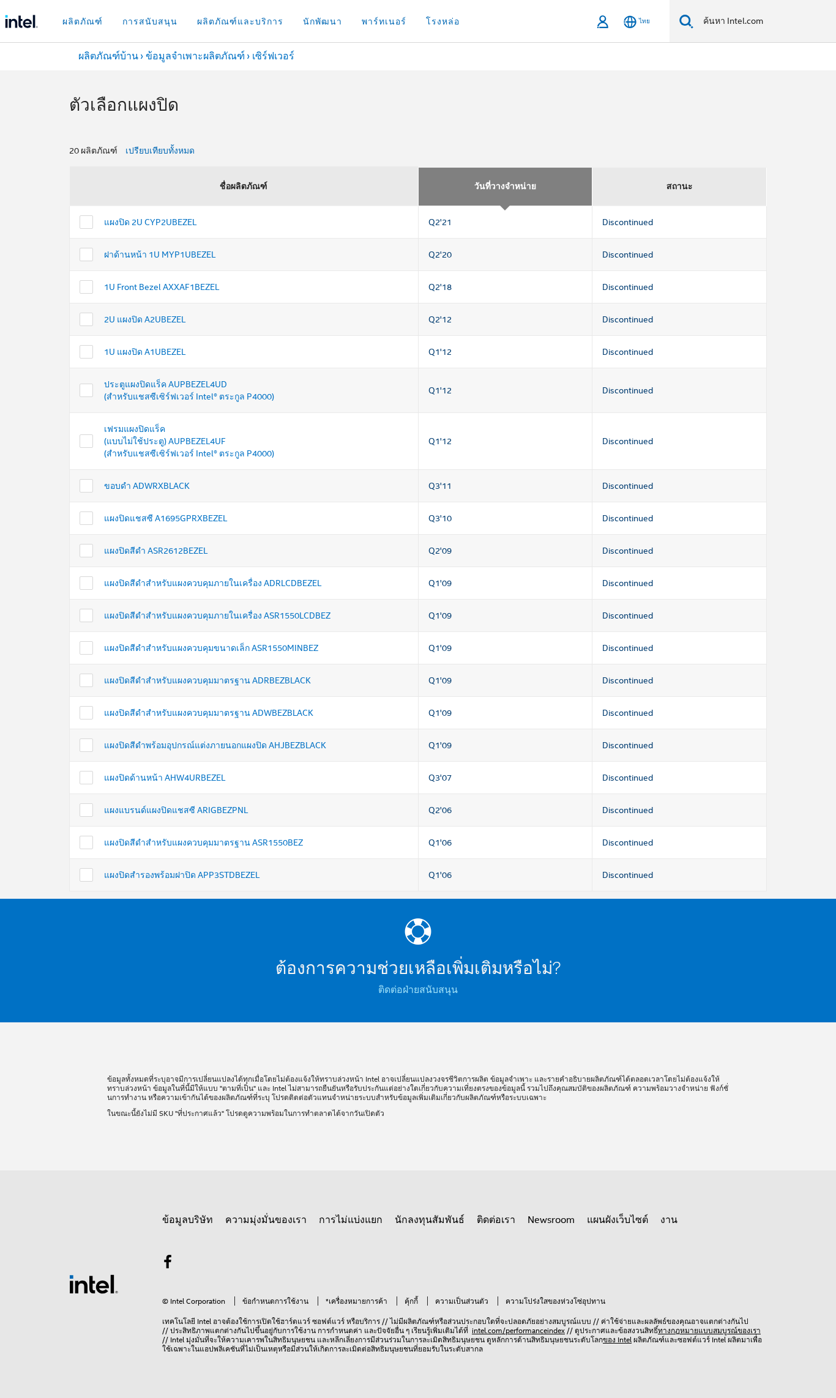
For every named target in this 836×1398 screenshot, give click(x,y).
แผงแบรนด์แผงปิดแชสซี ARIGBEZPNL (176, 810)
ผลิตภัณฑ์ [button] (82, 21)
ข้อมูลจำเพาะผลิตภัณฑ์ (195, 56)
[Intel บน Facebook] (167, 1264)
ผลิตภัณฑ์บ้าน (108, 56)
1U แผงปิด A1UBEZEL (144, 351)
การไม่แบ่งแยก (351, 1220)
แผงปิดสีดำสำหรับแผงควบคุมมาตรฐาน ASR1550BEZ (203, 842)
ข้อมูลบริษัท (187, 1220)
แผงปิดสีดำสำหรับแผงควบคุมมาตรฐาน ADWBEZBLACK (208, 712)
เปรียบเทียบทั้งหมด (160, 150)
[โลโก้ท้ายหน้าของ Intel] (93, 1283)
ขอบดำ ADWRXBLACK (147, 485)
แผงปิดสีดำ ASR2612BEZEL (155, 550)
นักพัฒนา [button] (322, 21)
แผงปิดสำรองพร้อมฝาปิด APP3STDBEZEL (181, 874)
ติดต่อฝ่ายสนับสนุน (418, 990)
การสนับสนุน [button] (149, 21)
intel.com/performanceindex (518, 1330)
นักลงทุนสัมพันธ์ (430, 1220)
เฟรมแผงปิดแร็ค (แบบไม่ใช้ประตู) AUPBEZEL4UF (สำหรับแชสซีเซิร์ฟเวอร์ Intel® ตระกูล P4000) (189, 441)
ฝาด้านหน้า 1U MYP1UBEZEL (159, 254)
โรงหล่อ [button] (443, 21)
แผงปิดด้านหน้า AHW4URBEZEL (164, 777)
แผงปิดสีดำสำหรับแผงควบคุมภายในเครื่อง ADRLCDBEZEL (212, 583)
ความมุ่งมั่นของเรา (266, 1220)
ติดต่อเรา (496, 1220)
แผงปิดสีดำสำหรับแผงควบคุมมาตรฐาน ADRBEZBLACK (207, 680)
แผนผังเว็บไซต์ (617, 1220)
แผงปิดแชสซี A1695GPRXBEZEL (165, 518)
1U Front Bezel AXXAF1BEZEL (161, 286)
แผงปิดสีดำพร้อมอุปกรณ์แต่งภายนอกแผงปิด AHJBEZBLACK (215, 745)
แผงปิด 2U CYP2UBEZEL (150, 222)
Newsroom (551, 1220)
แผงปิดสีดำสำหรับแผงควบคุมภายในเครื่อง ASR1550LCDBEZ (217, 615)
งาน (668, 1220)
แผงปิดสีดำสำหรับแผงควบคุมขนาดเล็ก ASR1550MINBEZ (211, 647)
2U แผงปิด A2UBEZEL (144, 319)
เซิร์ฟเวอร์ (273, 56)
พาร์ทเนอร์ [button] (384, 21)
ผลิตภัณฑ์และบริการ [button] (240, 21)
